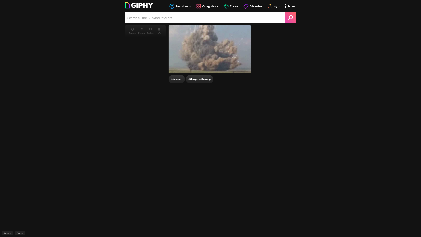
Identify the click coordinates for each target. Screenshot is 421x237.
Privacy (7, 233)
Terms (20, 233)
